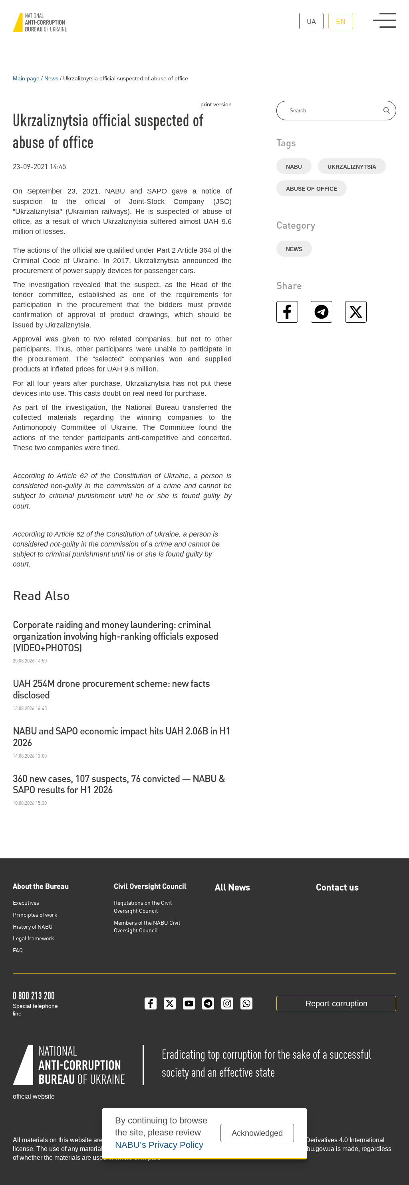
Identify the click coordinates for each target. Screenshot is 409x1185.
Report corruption (336, 1003)
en (340, 21)
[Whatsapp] (246, 1003)
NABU (294, 167)
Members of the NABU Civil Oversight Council (147, 926)
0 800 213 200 (34, 995)
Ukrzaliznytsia (352, 167)
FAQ (18, 950)
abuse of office (311, 189)
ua (311, 21)
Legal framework (33, 938)
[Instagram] (227, 1003)
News (294, 249)
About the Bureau (41, 885)
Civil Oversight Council (150, 885)
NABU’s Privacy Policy (159, 1145)
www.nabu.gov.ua (309, 1148)
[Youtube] (189, 1003)
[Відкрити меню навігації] (384, 20)
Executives (26, 902)
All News (232, 886)
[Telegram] (208, 1003)
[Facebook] (151, 1003)
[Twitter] (170, 1003)
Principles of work (35, 914)
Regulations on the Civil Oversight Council (143, 906)
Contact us (337, 886)
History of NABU (33, 926)
